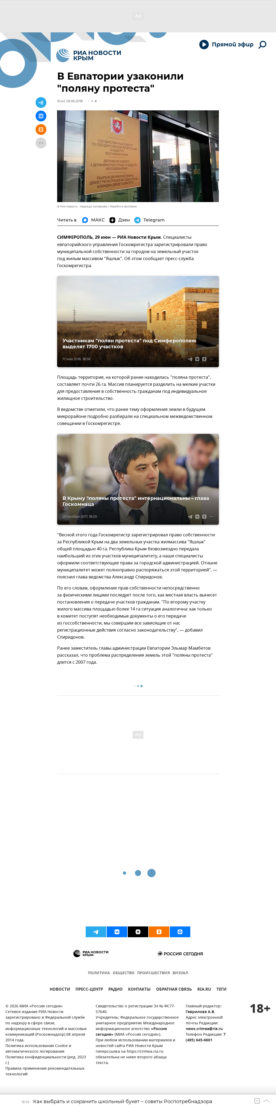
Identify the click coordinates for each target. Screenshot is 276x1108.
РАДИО (115, 990)
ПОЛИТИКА (99, 973)
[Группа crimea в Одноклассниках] (159, 931)
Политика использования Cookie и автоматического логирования (38, 1049)
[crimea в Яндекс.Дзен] (138, 931)
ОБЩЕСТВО (123, 973)
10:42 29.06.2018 (70, 101)
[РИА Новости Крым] (88, 55)
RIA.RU (204, 990)
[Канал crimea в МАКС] (180, 931)
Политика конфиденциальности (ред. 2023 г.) (45, 1060)
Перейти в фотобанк (123, 206)
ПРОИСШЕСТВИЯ (153, 973)
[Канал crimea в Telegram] (96, 931)
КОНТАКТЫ (139, 990)
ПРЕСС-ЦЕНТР (89, 990)
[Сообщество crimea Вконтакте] (117, 931)
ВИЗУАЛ (180, 973)
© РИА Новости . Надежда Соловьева (82, 206)
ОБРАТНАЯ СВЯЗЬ (174, 990)
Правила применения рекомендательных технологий (45, 1072)
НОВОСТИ (60, 990)
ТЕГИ (221, 990)
